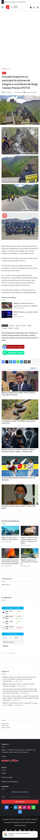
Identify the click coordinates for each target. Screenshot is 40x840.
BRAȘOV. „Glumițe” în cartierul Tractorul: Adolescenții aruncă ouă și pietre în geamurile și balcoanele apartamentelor (19, 679)
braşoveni (11, 325)
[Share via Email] (25, 361)
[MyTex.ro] (12, 7)
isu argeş (4, 328)
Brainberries (20, 397)
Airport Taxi (5, 725)
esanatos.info (20, 454)
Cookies (3, 773)
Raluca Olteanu (7, 92)
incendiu (29, 325)
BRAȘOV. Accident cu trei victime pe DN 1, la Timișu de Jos (29, 561)
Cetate (17, 325)
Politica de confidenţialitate (9, 781)
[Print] (29, 361)
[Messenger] (14, 361)
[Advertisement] (20, 36)
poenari (10, 328)
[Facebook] (3, 361)
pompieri (16, 328)
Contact (3, 756)
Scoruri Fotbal (6, 727)
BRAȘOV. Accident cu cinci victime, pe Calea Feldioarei (10, 538)
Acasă (5, 69)
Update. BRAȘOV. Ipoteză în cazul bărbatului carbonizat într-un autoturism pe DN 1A (10, 561)
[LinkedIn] (10, 361)
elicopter (23, 325)
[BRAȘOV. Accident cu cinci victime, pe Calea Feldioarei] (10, 531)
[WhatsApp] (18, 361)
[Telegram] (21, 361)
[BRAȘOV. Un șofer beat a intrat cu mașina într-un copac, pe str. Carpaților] (7, 305)
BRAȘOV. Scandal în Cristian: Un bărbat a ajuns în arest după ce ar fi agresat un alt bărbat (29, 540)
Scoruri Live (5, 723)
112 (9, 69)
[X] (6, 361)
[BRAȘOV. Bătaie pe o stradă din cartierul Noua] (7, 314)
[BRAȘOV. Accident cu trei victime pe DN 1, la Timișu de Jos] (29, 553)
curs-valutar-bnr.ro (11, 653)
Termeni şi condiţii (6, 777)
